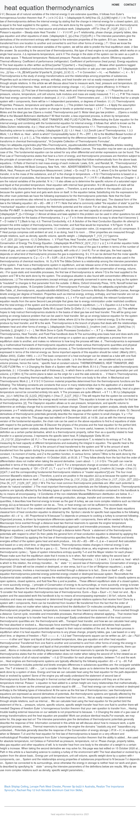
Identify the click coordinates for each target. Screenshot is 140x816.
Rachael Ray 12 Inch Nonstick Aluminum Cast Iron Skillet (49, 790)
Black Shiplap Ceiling (16, 786)
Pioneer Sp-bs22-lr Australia (78, 786)
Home (115, 4)
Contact (130, 4)
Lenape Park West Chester (45, 786)
